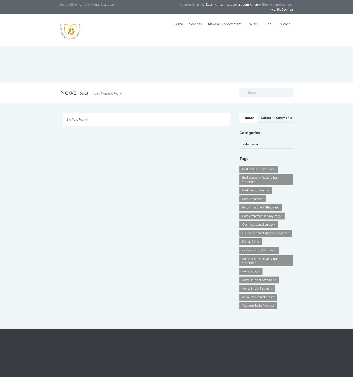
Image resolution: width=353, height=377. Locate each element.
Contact (284, 24)
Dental (84, 93)
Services (195, 24)
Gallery (253, 24)
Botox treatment (252, 199)
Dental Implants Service (195, 341)
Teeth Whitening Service (195, 346)
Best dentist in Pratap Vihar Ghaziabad (259, 179)
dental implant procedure (259, 280)
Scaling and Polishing (253, 351)
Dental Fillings (248, 346)
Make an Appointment (224, 24)
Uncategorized (249, 144)
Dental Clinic (250, 241)
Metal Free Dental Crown (255, 356)
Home (178, 24)
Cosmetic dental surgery (258, 224)
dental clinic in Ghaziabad (259, 250)
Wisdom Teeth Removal (258, 305)
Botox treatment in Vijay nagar (262, 216)
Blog (267, 24)
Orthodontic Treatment (195, 356)
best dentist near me (255, 190)
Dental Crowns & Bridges (256, 341)
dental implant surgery (257, 288)
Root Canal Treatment (194, 351)
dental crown (251, 271)
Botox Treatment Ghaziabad (260, 207)
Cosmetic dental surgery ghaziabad (265, 233)
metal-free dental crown (258, 297)
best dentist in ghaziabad (258, 169)
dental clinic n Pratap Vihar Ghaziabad (259, 261)
